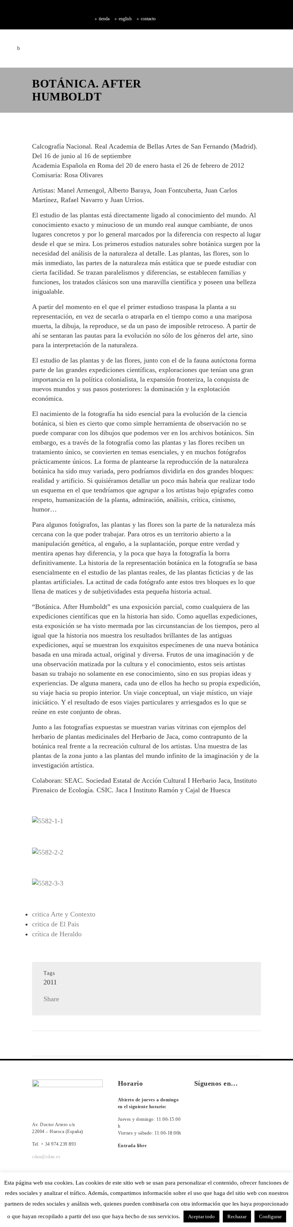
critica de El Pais (55, 924)
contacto (148, 18)
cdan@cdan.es (46, 1156)
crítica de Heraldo (57, 934)
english (125, 18)
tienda (104, 18)
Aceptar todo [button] (201, 1216)
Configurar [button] (270, 1216)
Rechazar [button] (236, 1216)
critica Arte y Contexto (63, 914)
